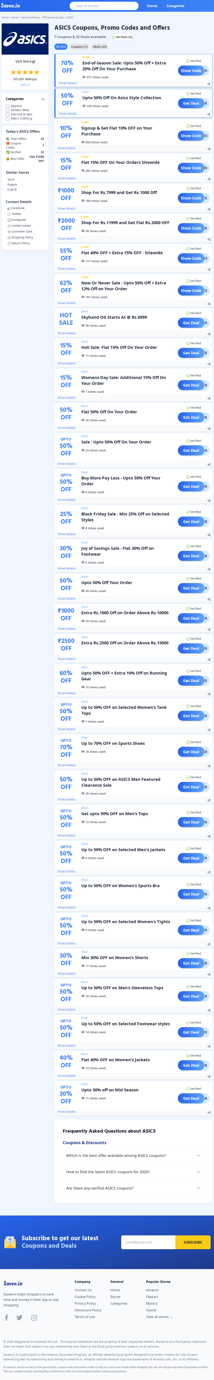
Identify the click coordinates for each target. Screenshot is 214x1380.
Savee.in (12, 1283)
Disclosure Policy (88, 1310)
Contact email (21, 225)
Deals (100, 47)
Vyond (151, 1310)
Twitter (16, 214)
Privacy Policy (85, 1303)
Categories (175, 6)
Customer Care (21, 231)
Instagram (18, 220)
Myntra (152, 1303)
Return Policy (20, 243)
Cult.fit (12, 189)
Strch (11, 179)
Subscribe (193, 1242)
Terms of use (85, 1316)
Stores (152, 6)
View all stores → (159, 1316)
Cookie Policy (85, 1296)
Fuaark (12, 184)
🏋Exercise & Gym (53, 17)
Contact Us (83, 1290)
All (61, 47)
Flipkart (152, 1296)
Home (5, 17)
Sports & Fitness (30, 17)
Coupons (79, 47)
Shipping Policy (22, 237)
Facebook (17, 208)
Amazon (152, 1290)
